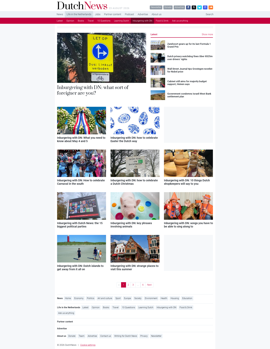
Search (209, 14)
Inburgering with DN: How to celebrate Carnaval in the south (81, 182)
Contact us (105, 336)
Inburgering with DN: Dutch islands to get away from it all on (80, 267)
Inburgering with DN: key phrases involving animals (131, 224)
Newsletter (156, 7)
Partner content (112, 14)
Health (164, 298)
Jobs (97, 14)
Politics (90, 298)
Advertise (179, 7)
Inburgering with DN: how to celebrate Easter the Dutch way (134, 139)
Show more (207, 34)
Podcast (129, 14)
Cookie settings (87, 345)
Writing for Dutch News (125, 336)
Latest (60, 20)
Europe (127, 298)
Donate (167, 7)
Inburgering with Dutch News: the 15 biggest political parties (80, 224)
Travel (91, 20)
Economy (79, 298)
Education (187, 298)
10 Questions (103, 20)
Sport (118, 298)
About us (156, 14)
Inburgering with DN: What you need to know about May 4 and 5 (81, 139)
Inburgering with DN (142, 20)
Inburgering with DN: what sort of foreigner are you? (92, 90)
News (60, 14)
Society (137, 298)
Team (81, 336)
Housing (175, 298)
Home (68, 298)
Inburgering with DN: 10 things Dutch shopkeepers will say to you (187, 182)
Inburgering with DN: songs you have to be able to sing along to (188, 224)
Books (81, 20)
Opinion (70, 20)
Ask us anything (180, 20)
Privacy (144, 336)
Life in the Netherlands (79, 14)
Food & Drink (162, 20)
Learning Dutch (121, 20)
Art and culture (105, 298)
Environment (151, 298)
